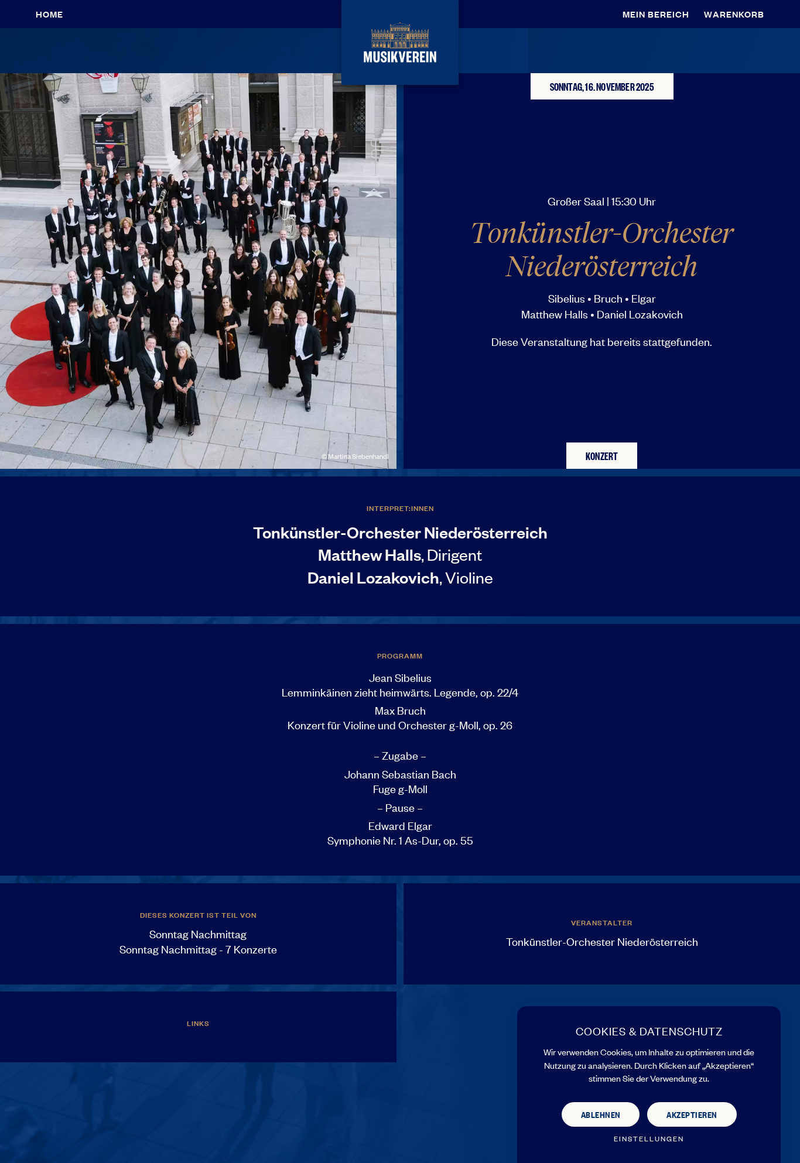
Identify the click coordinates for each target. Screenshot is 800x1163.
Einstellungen (649, 1139)
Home (49, 14)
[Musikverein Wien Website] (400, 41)
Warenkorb (734, 14)
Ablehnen (601, 1114)
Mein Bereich (656, 14)
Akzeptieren (691, 1114)
